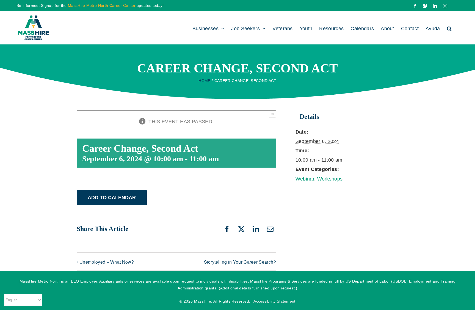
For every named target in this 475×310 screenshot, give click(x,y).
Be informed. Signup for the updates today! (90, 5)
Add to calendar (112, 197)
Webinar (305, 179)
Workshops (330, 179)
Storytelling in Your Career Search (239, 262)
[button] (449, 27)
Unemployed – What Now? (106, 262)
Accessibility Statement (274, 301)
